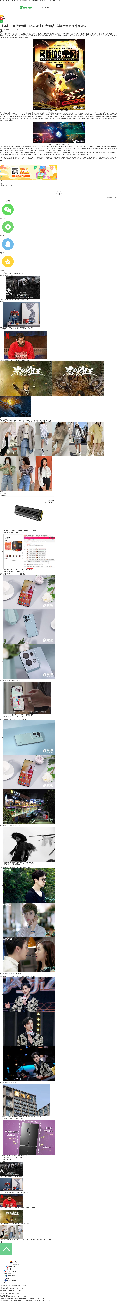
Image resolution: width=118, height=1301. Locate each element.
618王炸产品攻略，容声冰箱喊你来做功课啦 (15, 1155)
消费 (51, 1)
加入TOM (23, 1296)
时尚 (18, 1)
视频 (40, 1)
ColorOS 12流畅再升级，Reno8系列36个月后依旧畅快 (18, 715)
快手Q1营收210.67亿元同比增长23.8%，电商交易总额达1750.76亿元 (22, 1116)
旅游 (23, 1)
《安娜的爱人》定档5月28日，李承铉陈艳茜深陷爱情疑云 (15, 867)
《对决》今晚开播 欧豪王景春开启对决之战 (11, 273)
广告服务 (18, 1296)
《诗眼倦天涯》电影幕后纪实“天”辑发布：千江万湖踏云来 (19, 863)
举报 (1, 184)
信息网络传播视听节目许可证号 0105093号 (11, 1290)
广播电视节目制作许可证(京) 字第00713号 (11, 1288)
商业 (37, 1)
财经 (42, 1)
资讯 (4, 1)
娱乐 (9, 1)
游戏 (20, 1)
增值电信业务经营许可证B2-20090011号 (11, 1293)
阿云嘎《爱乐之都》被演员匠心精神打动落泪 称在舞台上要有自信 (17, 976)
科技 (59, 1)
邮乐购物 (8, 1296)
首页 (1, 1)
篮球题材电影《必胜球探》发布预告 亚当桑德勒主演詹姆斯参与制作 (18, 328)
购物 (56, 1)
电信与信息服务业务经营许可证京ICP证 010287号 (13, 1285)
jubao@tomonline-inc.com (44, 1300)
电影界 (2, 330)
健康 (45, 1)
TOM (1, 302)
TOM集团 (2, 1296)
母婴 (29, 1)
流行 (7, 1)
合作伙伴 (13, 1296)
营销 (31, 1)
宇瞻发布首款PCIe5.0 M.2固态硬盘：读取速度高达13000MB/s (20, 530)
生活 (26, 1)
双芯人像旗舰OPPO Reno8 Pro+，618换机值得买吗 (14, 719)
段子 (48, 1)
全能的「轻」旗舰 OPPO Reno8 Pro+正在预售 (12, 574)
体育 (12, 1)
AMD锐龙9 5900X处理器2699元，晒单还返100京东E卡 (18, 569)
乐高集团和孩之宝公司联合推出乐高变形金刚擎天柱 (14, 299)
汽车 (54, 1)
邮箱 (34, 1)
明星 (15, 1)
